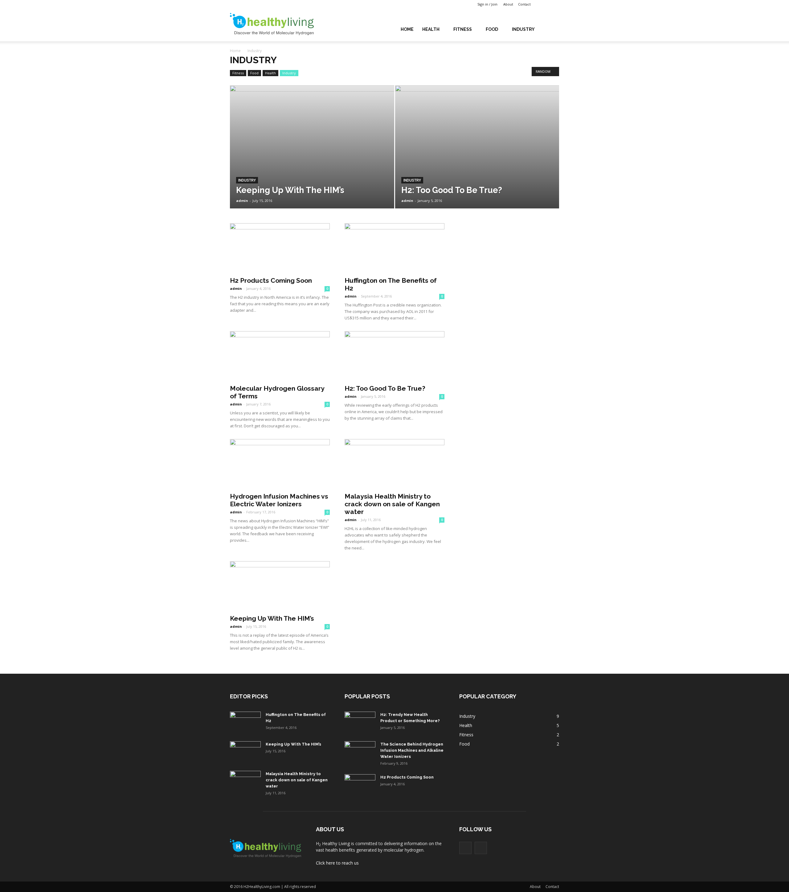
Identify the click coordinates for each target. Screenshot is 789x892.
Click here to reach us (337, 863)
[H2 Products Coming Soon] (280, 248)
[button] (551, 28)
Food (492, 29)
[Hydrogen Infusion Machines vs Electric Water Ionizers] (280, 463)
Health (430, 29)
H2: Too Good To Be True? (385, 388)
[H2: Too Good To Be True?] (477, 156)
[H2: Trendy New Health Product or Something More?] (360, 722)
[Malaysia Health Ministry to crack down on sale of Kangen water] (394, 463)
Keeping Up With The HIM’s (272, 618)
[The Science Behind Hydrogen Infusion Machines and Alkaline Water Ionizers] (360, 752)
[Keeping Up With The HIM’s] (312, 156)
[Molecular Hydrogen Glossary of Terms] (280, 355)
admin (242, 200)
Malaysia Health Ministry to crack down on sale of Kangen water (392, 504)
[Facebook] (545, 4)
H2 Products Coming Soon (271, 280)
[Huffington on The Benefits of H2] (394, 248)
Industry (523, 29)
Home (407, 29)
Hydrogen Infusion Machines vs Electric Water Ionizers (279, 500)
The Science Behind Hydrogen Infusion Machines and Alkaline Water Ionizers (412, 750)
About (508, 4)
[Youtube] (554, 4)
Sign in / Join (487, 4)
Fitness (462, 29)
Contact (524, 4)
